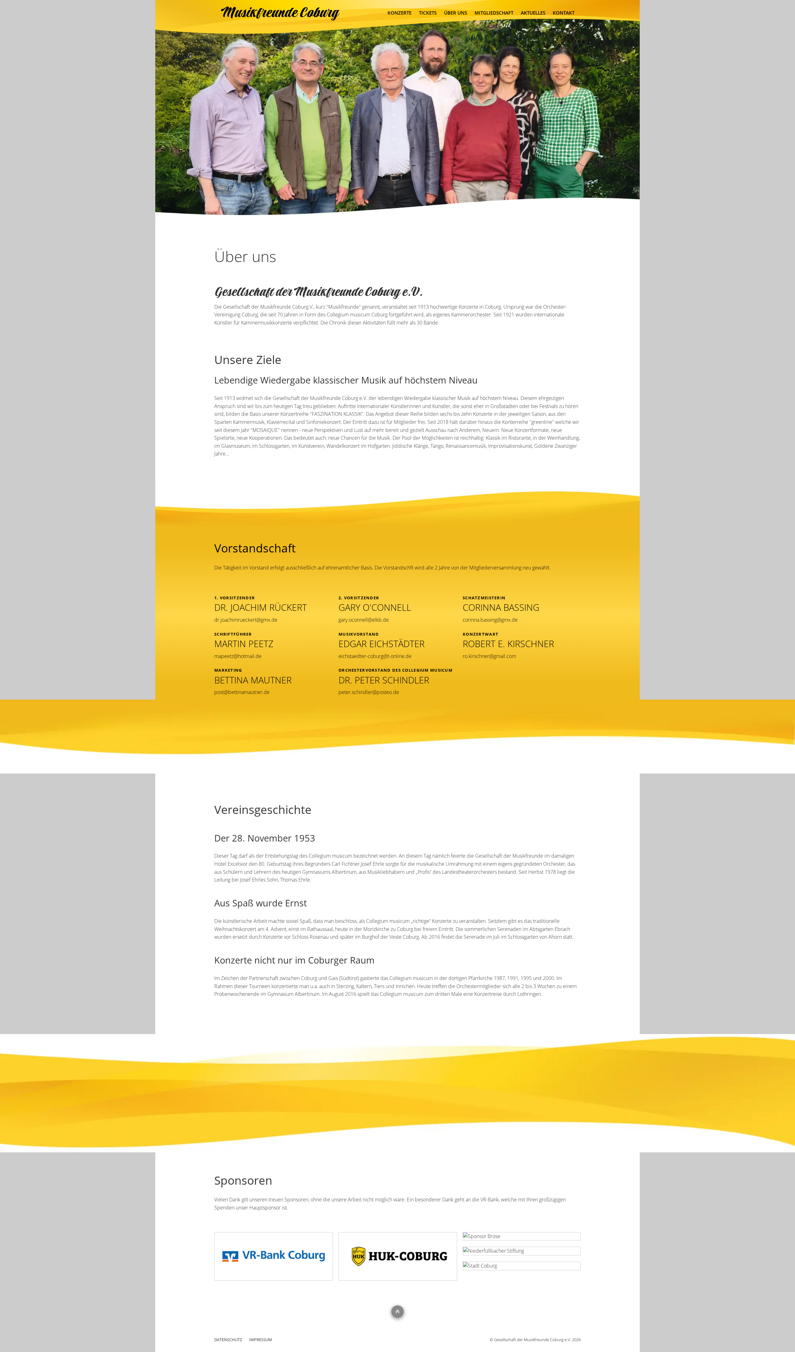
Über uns (455, 13)
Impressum (260, 1339)
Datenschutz (228, 1339)
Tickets (428, 13)
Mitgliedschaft (494, 13)
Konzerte (399, 13)
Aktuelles (533, 13)
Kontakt (564, 13)
